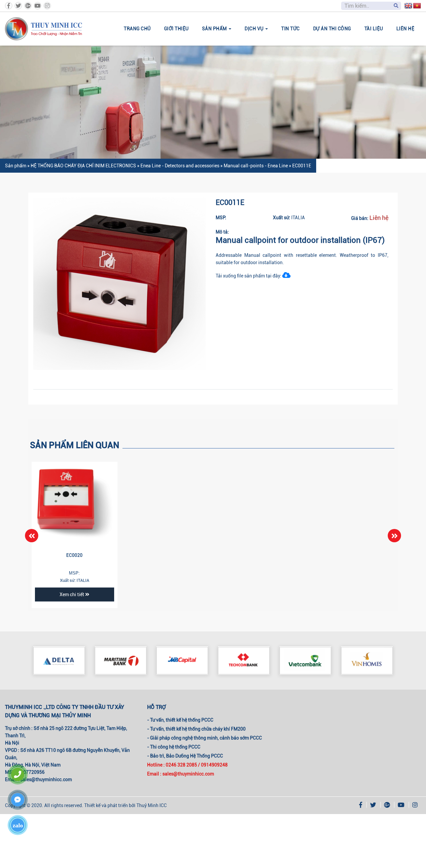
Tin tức (290, 28)
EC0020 (74, 555)
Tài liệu (373, 28)
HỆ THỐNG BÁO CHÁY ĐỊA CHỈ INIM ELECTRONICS (83, 165)
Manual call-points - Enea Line (256, 165)
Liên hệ (405, 28)
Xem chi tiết (72, 594)
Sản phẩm (15, 165)
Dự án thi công (332, 28)
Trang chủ (137, 28)
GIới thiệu (176, 28)
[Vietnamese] (417, 6)
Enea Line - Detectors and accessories (179, 165)
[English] (408, 6)
